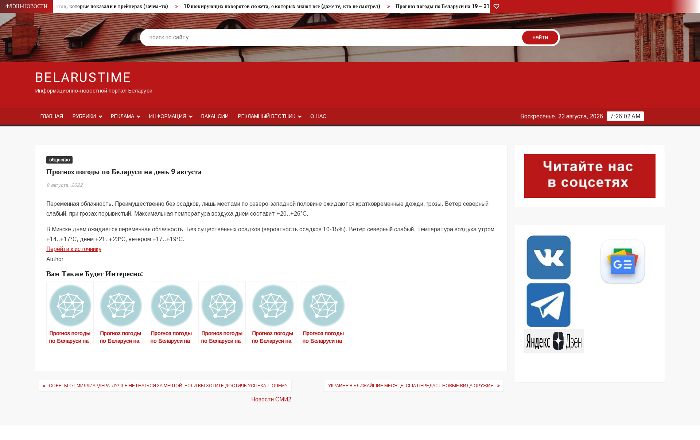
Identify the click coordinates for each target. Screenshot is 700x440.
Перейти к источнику (73, 249)
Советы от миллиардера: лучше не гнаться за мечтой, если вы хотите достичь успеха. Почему (168, 385)
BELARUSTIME (83, 77)
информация (167, 116)
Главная (51, 116)
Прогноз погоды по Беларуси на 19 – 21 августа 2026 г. (461, 6)
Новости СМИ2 (271, 399)
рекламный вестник (266, 116)
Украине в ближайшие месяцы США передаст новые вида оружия (411, 385)
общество (59, 159)
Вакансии (215, 116)
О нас (318, 116)
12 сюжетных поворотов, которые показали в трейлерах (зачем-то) (88, 6)
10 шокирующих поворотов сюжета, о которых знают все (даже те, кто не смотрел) (281, 6)
